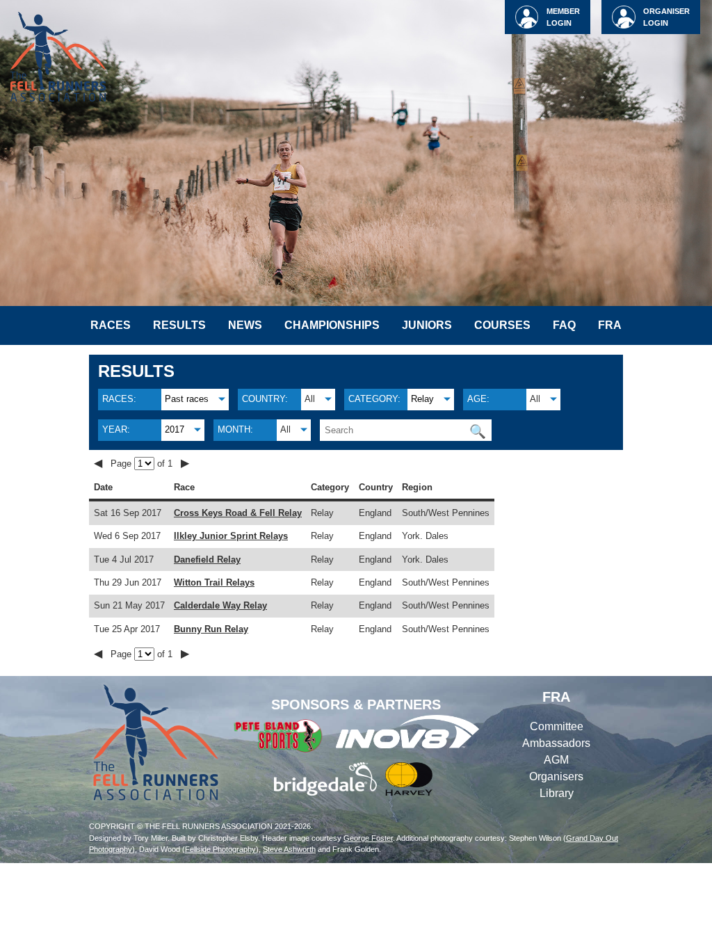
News (245, 325)
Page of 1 (143, 463)
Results (179, 325)
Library (557, 793)
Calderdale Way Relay (220, 605)
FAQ (564, 325)
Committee (556, 726)
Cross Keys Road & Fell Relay (238, 513)
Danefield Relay (207, 559)
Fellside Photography (220, 849)
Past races (187, 399)
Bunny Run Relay (211, 629)
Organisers (556, 776)
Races (110, 325)
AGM (556, 760)
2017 (174, 429)
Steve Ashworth (289, 849)
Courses (502, 325)
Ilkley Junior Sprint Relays (231, 536)
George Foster (368, 838)
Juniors (427, 325)
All (310, 399)
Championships (332, 325)
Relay (422, 399)
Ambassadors (556, 743)
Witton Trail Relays (214, 582)
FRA (610, 325)
